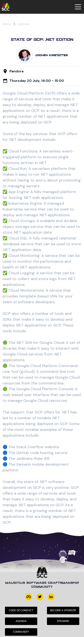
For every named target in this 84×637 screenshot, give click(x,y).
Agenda (23, 24)
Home (7, 24)
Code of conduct (21, 610)
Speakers (63, 621)
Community (21, 632)
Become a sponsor (63, 610)
